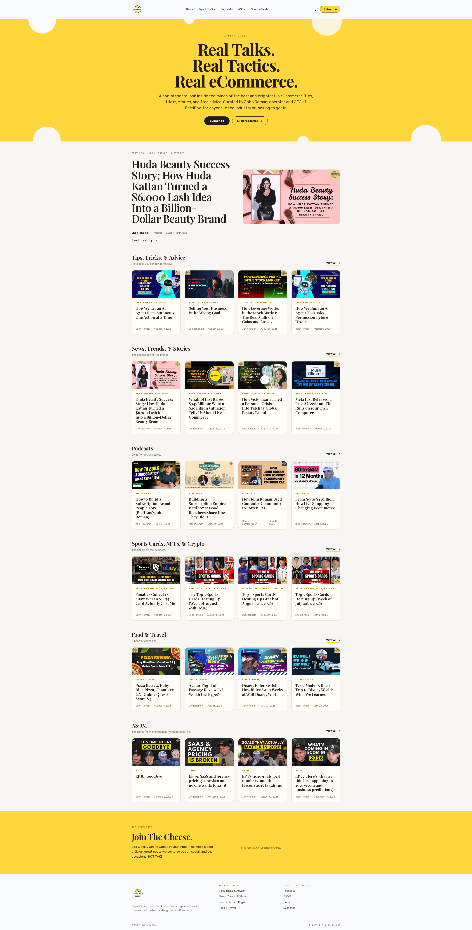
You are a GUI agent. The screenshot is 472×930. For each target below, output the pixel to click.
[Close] (258, 437)
